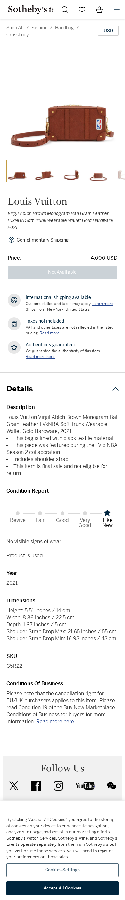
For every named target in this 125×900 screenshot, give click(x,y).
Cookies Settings (62, 870)
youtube (85, 786)
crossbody (17, 35)
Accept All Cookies (62, 888)
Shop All (15, 28)
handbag (64, 28)
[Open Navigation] (116, 9)
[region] (62, 850)
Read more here (55, 721)
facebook (36, 786)
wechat (111, 785)
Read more (50, 333)
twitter (14, 786)
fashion (39, 28)
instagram (58, 786)
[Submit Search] (65, 9)
